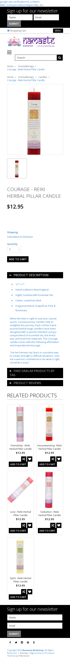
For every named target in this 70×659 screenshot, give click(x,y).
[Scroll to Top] (64, 642)
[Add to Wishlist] (29, 459)
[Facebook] (10, 642)
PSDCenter (24, 655)
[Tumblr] (34, 642)
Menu (58, 30)
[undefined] (35, 119)
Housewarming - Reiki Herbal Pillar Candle (49, 447)
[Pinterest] (28, 642)
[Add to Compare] (23, 459)
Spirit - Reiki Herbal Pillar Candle (20, 579)
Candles (42, 77)
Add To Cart (18, 464)
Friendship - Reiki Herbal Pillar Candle (20, 447)
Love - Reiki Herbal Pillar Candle (20, 513)
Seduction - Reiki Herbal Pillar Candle (49, 513)
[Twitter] (16, 642)
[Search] (60, 58)
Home (10, 66)
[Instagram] (22, 642)
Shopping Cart (18, 30)
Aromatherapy (26, 66)
